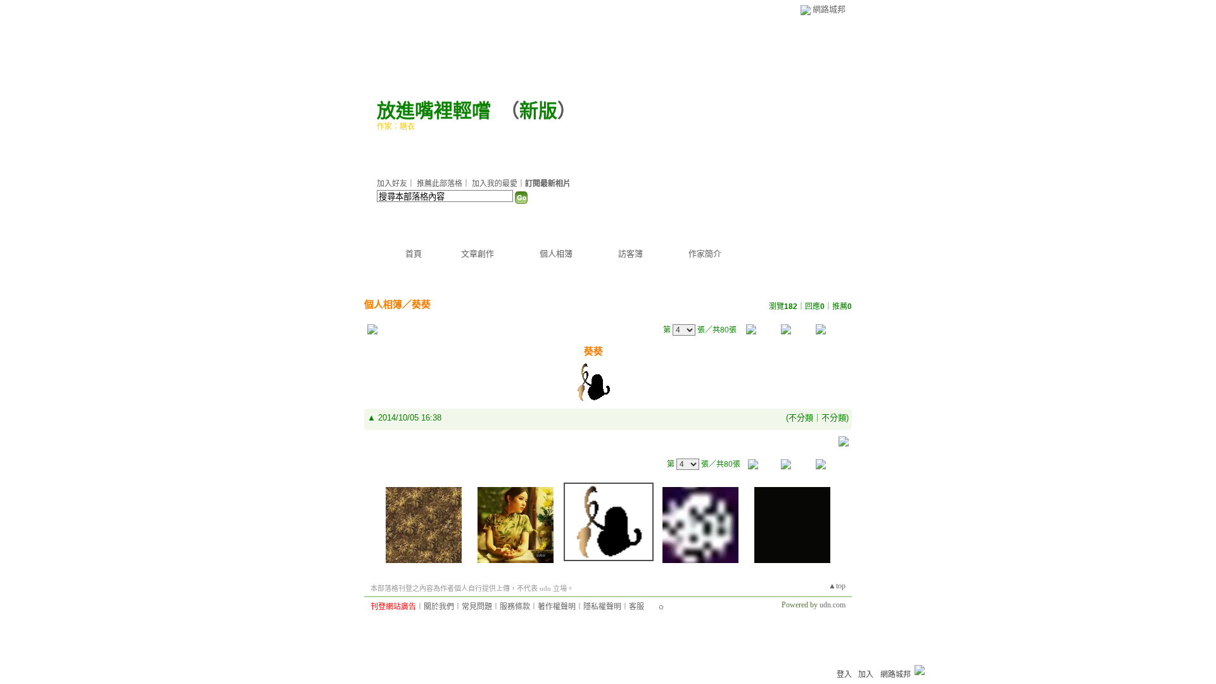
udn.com (833, 604)
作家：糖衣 (396, 126)
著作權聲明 (557, 606)
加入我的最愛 (494, 183)
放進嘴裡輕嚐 (434, 110)
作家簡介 (704, 253)
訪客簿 (630, 253)
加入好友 (392, 183)
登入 (844, 674)
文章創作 (477, 253)
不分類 (800, 417)
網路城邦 (829, 9)
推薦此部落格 (439, 183)
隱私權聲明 (602, 606)
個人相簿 (556, 253)
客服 (636, 606)
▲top (837, 585)
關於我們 (439, 606)
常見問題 (477, 606)
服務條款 (515, 606)
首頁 (413, 253)
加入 (865, 674)
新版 (538, 110)
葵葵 (421, 304)
